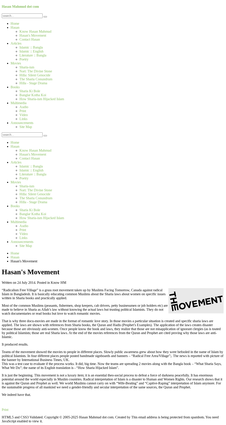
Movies (16, 63)
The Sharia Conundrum (35, 79)
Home (15, 23)
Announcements (22, 123)
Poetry (23, 59)
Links (23, 119)
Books (15, 87)
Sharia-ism (26, 67)
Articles (16, 43)
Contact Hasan (29, 39)
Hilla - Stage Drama (33, 83)
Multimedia (18, 103)
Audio (23, 107)
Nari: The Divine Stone (35, 71)
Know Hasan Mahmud (35, 31)
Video (23, 115)
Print (22, 111)
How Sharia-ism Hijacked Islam (41, 99)
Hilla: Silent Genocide (34, 75)
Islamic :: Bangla (31, 47)
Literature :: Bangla (32, 55)
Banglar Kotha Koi (32, 95)
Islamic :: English (31, 51)
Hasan (15, 27)
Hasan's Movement (32, 35)
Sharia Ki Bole (29, 91)
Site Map (25, 127)
